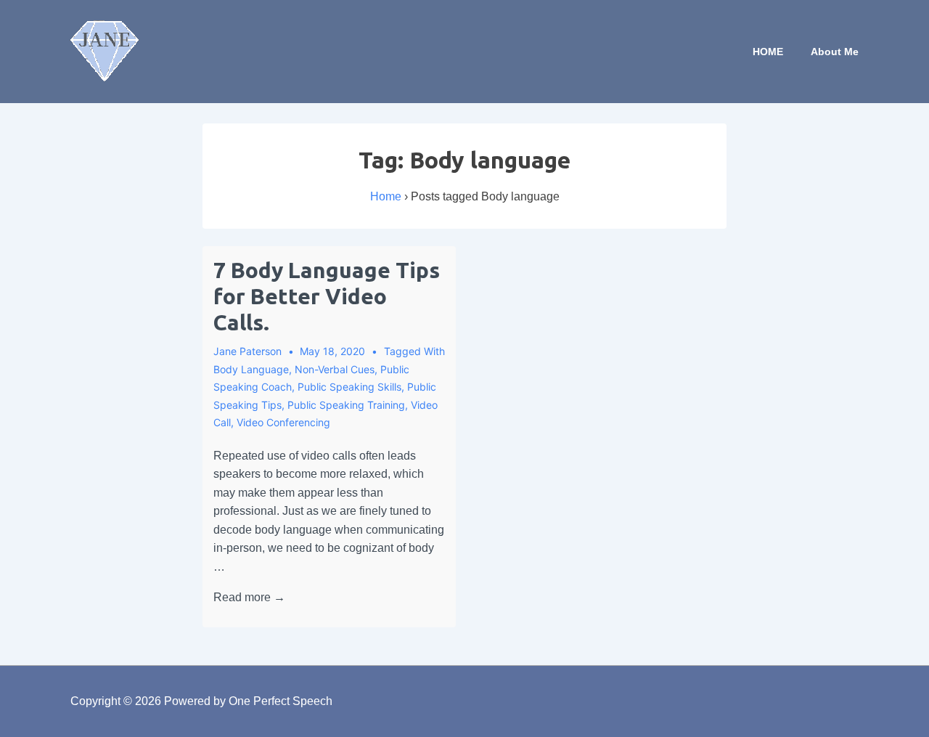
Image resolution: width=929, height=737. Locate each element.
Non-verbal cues (335, 369)
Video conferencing (283, 422)
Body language (251, 369)
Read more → (249, 597)
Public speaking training (346, 405)
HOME (768, 51)
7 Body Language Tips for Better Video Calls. (326, 296)
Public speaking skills (349, 386)
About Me (835, 51)
